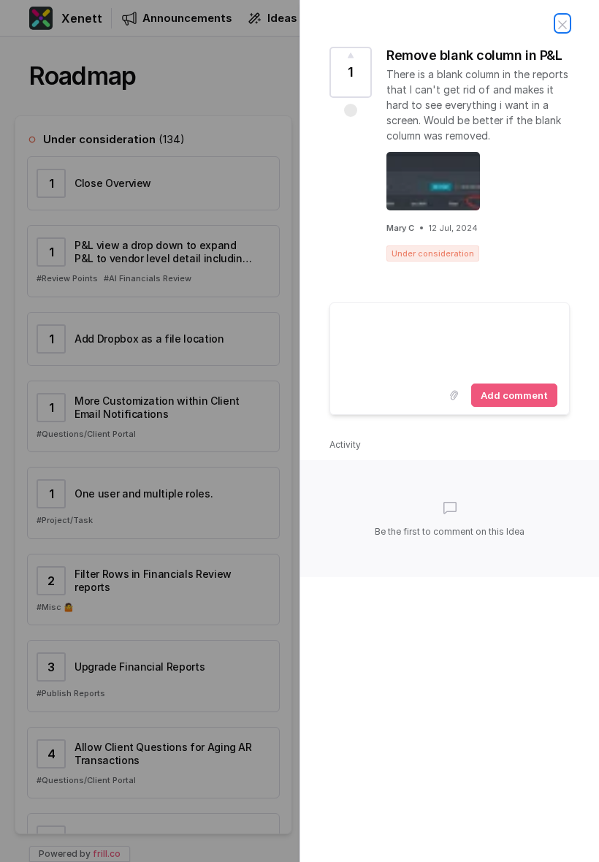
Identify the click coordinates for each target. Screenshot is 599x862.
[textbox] (450, 340)
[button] (350, 110)
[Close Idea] (562, 23)
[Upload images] (453, 395)
